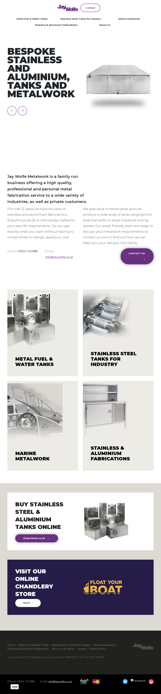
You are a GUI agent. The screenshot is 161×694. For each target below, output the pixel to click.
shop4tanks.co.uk (36, 538)
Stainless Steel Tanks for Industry (80, 18)
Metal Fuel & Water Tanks (32, 18)
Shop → (28, 602)
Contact (90, 7)
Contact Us (137, 256)
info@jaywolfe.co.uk (59, 257)
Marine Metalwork (129, 18)
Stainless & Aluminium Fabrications (56, 24)
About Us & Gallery (63, 648)
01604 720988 (28, 251)
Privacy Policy (98, 648)
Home (11, 644)
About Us (104, 24)
